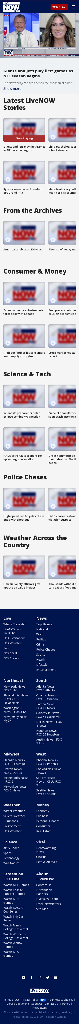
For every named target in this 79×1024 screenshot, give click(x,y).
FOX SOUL (10, 653)
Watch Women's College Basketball (15, 936)
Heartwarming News (46, 850)
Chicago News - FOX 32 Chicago (14, 762)
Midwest (11, 754)
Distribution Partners (44, 892)
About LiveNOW (45, 876)
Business (42, 816)
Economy (42, 811)
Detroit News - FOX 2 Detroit (13, 771)
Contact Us (43, 885)
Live (7, 618)
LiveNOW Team (47, 899)
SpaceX (8, 853)
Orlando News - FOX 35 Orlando (47, 697)
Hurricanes (10, 821)
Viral (40, 841)
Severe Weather (14, 816)
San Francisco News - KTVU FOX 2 (48, 781)
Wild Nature (11, 863)
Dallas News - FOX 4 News (49, 724)
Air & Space (11, 848)
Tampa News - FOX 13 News (46, 706)
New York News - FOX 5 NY (15, 688)
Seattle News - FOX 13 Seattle (46, 792)
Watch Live (59, 7)
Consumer (43, 826)
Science (10, 841)
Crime (40, 644)
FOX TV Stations (14, 638)
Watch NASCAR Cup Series (13, 909)
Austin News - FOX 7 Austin (49, 741)
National (42, 629)
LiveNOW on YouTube (12, 631)
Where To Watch (14, 624)
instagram (39, 977)
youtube (23, 977)
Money (42, 804)
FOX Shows (11, 658)
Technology (11, 858)
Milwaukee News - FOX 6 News (15, 788)
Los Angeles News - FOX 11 (49, 771)
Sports (40, 654)
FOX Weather (12, 643)
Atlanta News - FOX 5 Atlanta (46, 688)
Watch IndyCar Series (13, 918)
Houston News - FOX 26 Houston (47, 732)
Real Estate (44, 831)
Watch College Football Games (14, 892)
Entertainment (46, 670)
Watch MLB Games (11, 901)
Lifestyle (42, 665)
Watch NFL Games (16, 885)
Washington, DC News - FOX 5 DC (15, 710)
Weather (11, 804)
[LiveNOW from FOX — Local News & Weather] (11, 7)
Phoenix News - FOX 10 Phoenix (47, 762)
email (55, 977)
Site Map (42, 909)
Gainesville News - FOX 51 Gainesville (48, 715)
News (41, 618)
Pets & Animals (46, 862)
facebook (31, 977)
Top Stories (44, 624)
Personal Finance (48, 821)
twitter (47, 977)
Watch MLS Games (11, 954)
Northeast (13, 680)
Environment (12, 826)
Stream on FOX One (13, 876)
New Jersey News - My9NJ (16, 718)
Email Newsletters (48, 904)
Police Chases (45, 649)
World (40, 634)
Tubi (6, 648)
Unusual (41, 857)
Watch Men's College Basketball (15, 927)
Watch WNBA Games (12, 945)
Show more (12, 88)
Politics (41, 639)
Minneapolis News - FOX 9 (15, 779)
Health (40, 659)
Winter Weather (14, 811)
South (41, 680)
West (41, 754)
